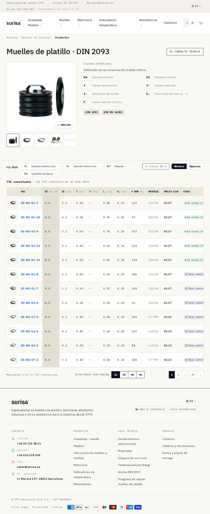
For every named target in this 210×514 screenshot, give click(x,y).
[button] (186, 23)
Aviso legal (20, 507)
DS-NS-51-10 (30, 217)
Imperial (195, 166)
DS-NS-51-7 (29, 288)
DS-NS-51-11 (30, 260)
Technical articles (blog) (134, 465)
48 (132, 374)
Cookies (57, 507)
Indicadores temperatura (108, 22)
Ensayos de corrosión (132, 458)
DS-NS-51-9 (29, 231)
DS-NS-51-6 (29, 302)
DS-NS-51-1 (29, 202)
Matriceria (85, 20)
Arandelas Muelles (35, 22)
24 (124, 374)
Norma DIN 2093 (129, 472)
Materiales (125, 451)
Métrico (179, 166)
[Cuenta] (192, 23)
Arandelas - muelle (86, 439)
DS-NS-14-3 (29, 345)
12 (115, 374)
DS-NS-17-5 (29, 317)
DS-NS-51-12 (30, 245)
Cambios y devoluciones (178, 446)
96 (140, 374)
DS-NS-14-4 (29, 331)
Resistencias (148, 20)
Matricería (80, 465)
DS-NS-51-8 (29, 274)
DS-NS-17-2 (29, 359)
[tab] (13, 140)
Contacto (170, 23)
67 (193, 374)
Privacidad (40, 507)
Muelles (64, 20)
